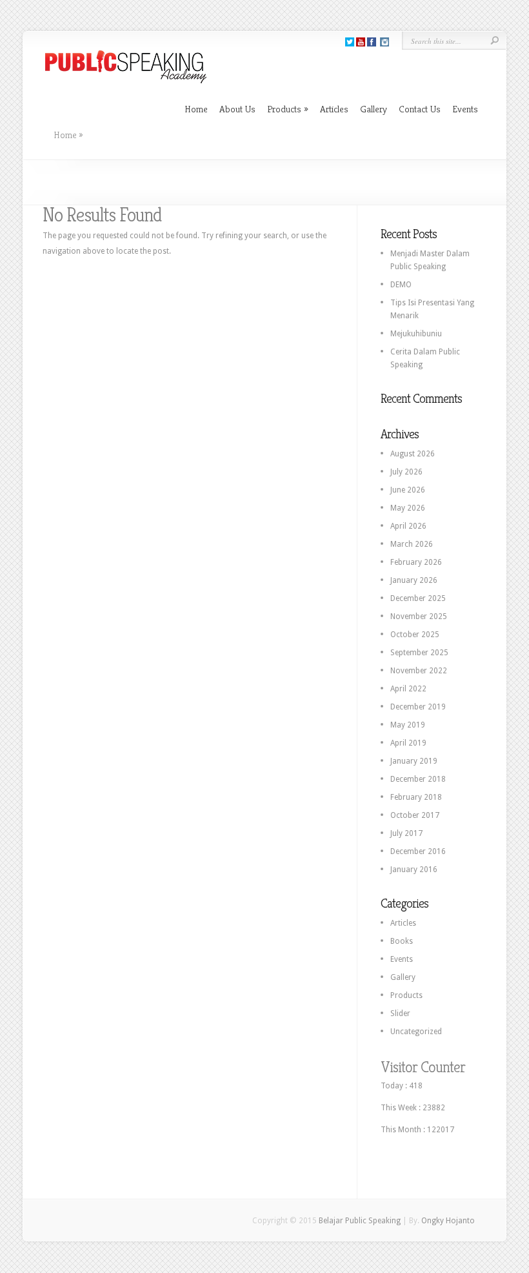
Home (196, 109)
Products (287, 109)
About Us (237, 109)
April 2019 (408, 743)
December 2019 (418, 706)
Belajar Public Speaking (360, 1220)
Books (401, 941)
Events (465, 109)
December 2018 (418, 779)
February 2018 (416, 797)
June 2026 (407, 489)
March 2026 (411, 544)
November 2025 (418, 616)
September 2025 (419, 652)
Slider (400, 1013)
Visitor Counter (423, 1067)
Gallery (373, 109)
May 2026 (407, 508)
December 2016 (418, 851)
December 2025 (418, 598)
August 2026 (412, 453)
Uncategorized (416, 1031)
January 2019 (413, 761)
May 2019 (407, 724)
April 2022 (408, 688)
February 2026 (416, 562)
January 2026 (413, 580)
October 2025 (414, 634)
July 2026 (406, 471)
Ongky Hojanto (448, 1220)
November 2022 (418, 670)
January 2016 (413, 869)
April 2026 (408, 526)
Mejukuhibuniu (416, 333)
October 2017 (414, 815)
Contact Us (420, 109)
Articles (334, 109)
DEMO (401, 284)
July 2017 (406, 833)
